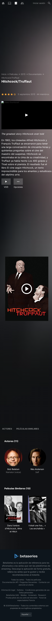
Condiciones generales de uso (37, 590)
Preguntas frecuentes (28, 582)
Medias (24, 595)
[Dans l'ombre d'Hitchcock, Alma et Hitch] (13, 509)
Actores (7, 429)
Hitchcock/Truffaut (10, 78)
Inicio (3, 74)
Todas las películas (33, 580)
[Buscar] (49, 3)
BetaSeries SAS (12, 595)
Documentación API (10, 582)
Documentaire (35, 74)
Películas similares (27, 429)
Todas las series (17, 580)
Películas (13, 74)
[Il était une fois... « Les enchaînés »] (37, 509)
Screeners (32, 595)
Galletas (20, 590)
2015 (23, 74)
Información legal (8, 590)
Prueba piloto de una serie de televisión (21, 598)
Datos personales (26, 592)
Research (42, 595)
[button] (13, 461)
